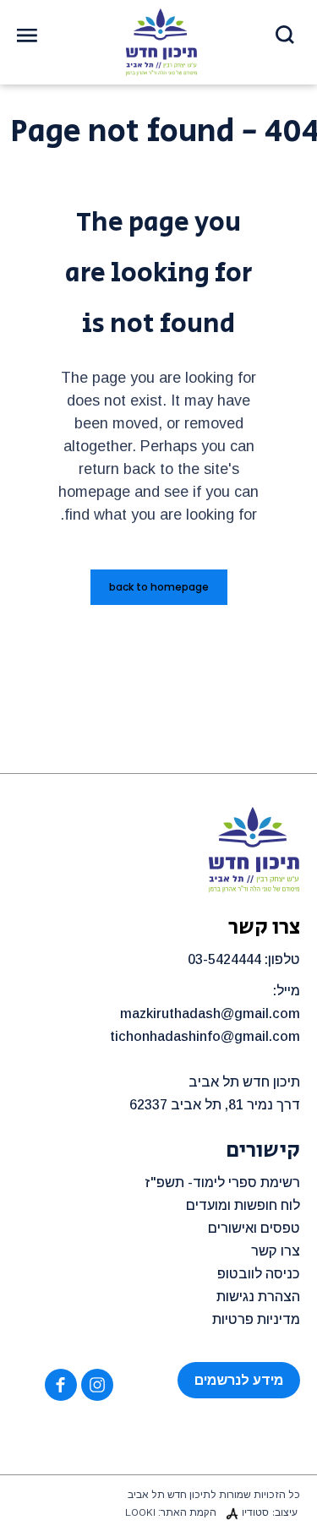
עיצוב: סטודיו (270, 1512)
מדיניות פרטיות (256, 1319)
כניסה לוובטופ (258, 1274)
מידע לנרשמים (238, 1380)
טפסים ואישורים (254, 1228)
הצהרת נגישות (258, 1296)
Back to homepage (159, 587)
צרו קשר (275, 1251)
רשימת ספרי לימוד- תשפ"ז (222, 1182)
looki (140, 1512)
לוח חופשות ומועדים (243, 1205)
